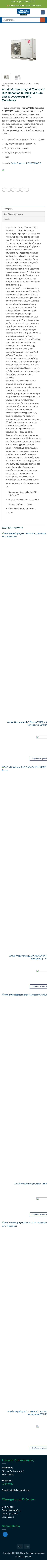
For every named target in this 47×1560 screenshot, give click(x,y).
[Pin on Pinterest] (22, 190)
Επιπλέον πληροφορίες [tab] (13, 214)
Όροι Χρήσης (8, 1507)
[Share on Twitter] (13, 190)
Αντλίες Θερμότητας (18, 163)
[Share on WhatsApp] (4, 190)
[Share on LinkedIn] (27, 190)
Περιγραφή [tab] (8, 209)
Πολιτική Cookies (10, 1513)
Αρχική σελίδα (7, 84)
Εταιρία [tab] (7, 219)
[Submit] (42, 19)
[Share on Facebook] (9, 190)
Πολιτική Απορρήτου (11, 1510)
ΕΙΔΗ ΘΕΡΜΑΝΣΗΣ (23, 84)
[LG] (17, 178)
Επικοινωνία (8, 1517)
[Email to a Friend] (18, 190)
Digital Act (27, 1556)
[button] (3, 12)
